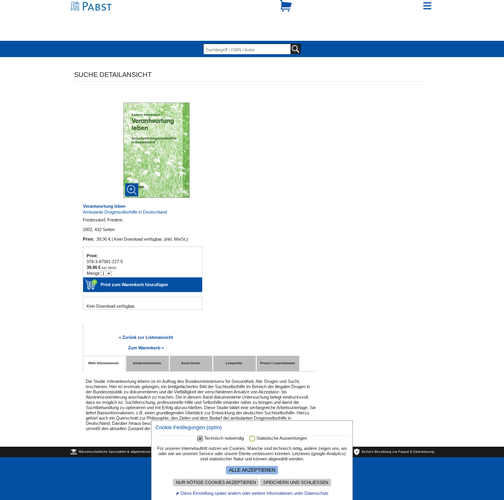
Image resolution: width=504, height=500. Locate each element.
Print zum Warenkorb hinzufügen (134, 264)
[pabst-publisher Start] (93, 16)
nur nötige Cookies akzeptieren (216, 482)
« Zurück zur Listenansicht (146, 317)
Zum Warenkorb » (146, 327)
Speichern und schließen (295, 482)
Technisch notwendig (224, 438)
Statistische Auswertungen (281, 438)
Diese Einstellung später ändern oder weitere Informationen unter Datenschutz (255, 493)
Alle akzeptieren (252, 470)
